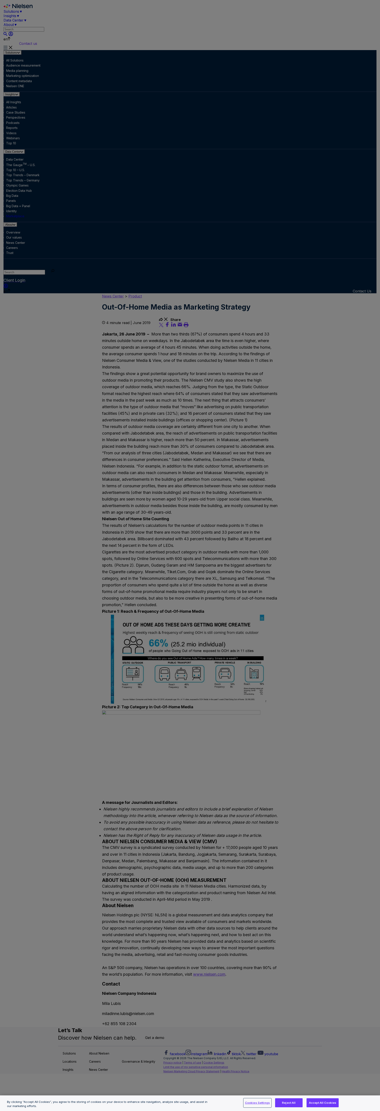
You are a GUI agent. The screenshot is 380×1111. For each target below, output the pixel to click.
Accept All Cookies (322, 1102)
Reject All (289, 1102)
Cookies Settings (257, 1102)
